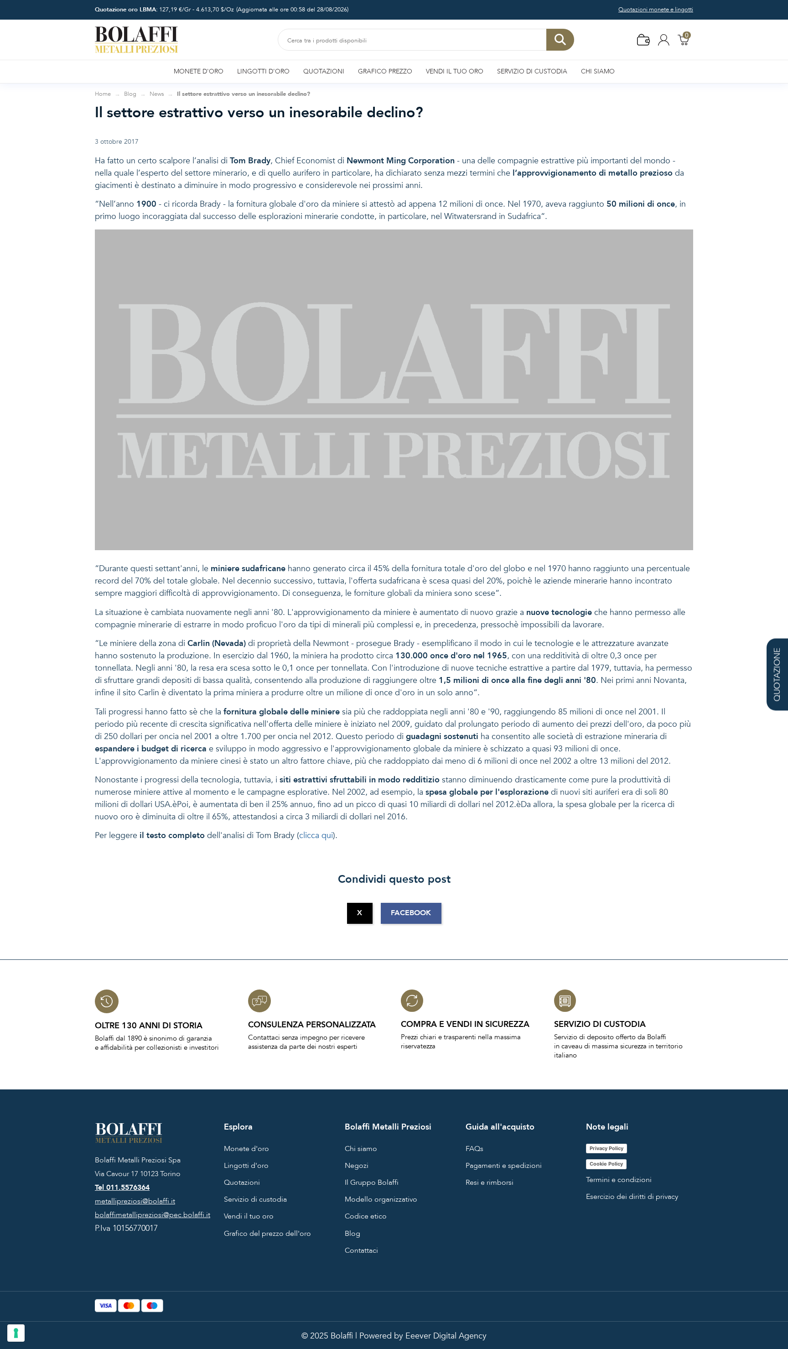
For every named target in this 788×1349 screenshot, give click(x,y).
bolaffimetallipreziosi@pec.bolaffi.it (152, 1215)
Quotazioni (242, 1182)
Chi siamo (361, 1149)
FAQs (474, 1149)
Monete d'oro (246, 1149)
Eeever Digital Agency (446, 1336)
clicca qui (316, 835)
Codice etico (366, 1216)
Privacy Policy (606, 1148)
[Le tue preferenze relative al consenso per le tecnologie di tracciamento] (16, 1333)
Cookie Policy (606, 1164)
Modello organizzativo (381, 1199)
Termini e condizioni (619, 1180)
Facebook (411, 913)
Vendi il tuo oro (249, 1216)
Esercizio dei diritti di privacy (632, 1197)
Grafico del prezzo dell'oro (267, 1234)
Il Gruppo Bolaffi (372, 1182)
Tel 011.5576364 (122, 1187)
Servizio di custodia (255, 1199)
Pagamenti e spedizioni (504, 1166)
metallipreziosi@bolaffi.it (135, 1201)
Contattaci (361, 1250)
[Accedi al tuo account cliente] (663, 39)
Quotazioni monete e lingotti (655, 9)
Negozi (356, 1166)
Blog (352, 1234)
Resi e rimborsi (489, 1182)
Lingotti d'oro (246, 1166)
